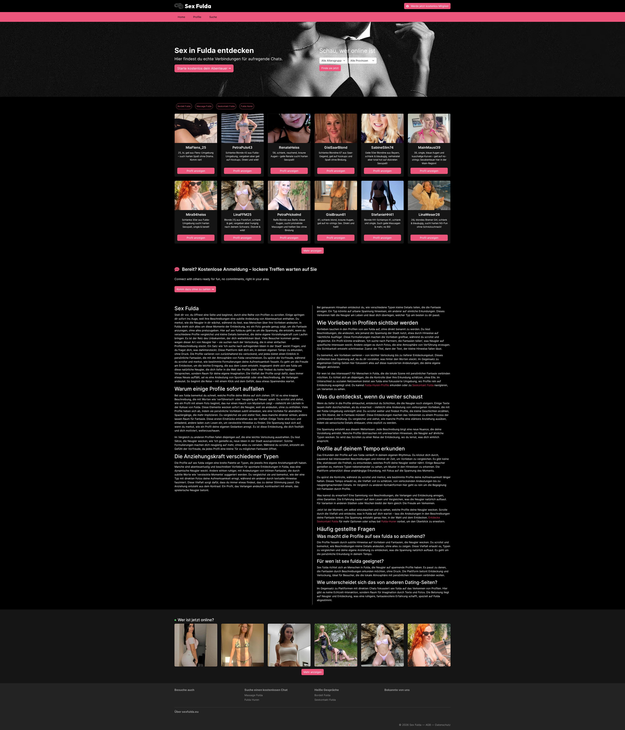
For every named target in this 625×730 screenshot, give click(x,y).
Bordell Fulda (184, 106)
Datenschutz (443, 724)
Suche (213, 17)
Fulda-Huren (388, 521)
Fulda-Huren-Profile (377, 385)
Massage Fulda (204, 106)
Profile (197, 17)
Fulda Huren (247, 106)
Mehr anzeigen (313, 250)
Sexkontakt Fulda (226, 106)
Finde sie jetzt (330, 68)
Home (181, 17)
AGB (428, 724)
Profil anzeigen (196, 170)
